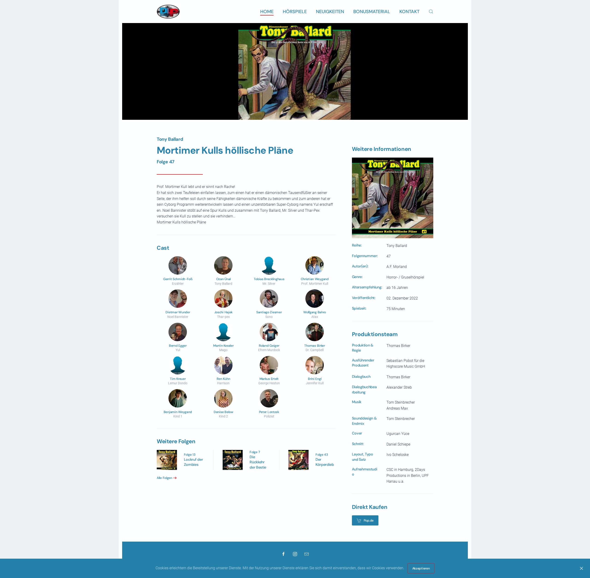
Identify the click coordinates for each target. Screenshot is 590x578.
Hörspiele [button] (295, 12)
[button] (431, 11)
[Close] (581, 568)
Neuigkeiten (330, 12)
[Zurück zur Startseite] (168, 11)
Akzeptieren (421, 568)
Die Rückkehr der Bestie (258, 462)
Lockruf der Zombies (193, 462)
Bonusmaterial (371, 12)
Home (267, 12)
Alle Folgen (164, 478)
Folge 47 (165, 162)
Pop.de (369, 520)
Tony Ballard (170, 139)
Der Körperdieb (325, 462)
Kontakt (409, 12)
